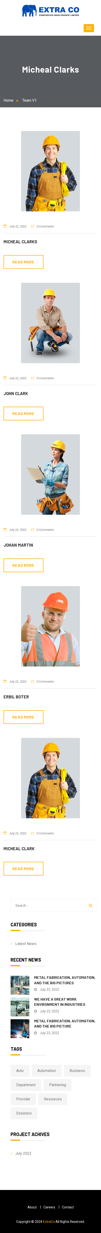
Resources (53, 1099)
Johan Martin (18, 545)
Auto (20, 1070)
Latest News (25, 943)
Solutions (24, 1113)
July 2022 (23, 1153)
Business (77, 1070)
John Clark (16, 393)
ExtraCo (49, 1222)
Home (9, 100)
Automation (46, 1070)
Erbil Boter (16, 696)
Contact (68, 1207)
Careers (49, 1207)
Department (25, 1085)
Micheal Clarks (20, 241)
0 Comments (45, 226)
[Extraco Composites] (50, 10)
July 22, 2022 (18, 226)
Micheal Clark (19, 848)
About (32, 1207)
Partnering (57, 1085)
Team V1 (29, 100)
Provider (23, 1099)
